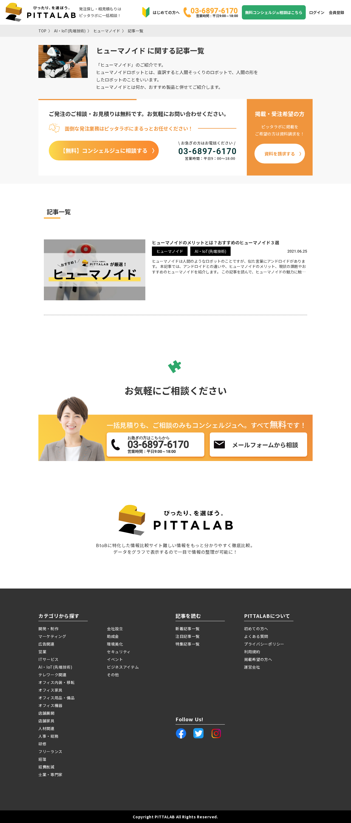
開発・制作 (48, 628)
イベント (115, 659)
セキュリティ (119, 651)
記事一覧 (135, 30)
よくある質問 (256, 636)
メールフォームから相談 (265, 444)
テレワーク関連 (52, 674)
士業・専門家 (50, 774)
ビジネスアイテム (123, 667)
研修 (42, 743)
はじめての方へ (166, 12)
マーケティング (52, 636)
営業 (42, 651)
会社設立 (115, 628)
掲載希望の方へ (258, 659)
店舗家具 (46, 720)
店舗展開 (46, 713)
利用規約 (252, 651)
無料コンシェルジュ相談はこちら (273, 12)
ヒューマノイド (106, 30)
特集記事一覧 (188, 644)
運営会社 (252, 667)
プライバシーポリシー (264, 644)
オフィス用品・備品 (56, 697)
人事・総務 (48, 736)
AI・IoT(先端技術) (70, 30)
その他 (113, 674)
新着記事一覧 (188, 628)
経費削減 (46, 767)
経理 (42, 759)
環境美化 (115, 644)
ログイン (316, 12)
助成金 (113, 636)
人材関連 (46, 728)
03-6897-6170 (214, 12)
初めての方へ (256, 628)
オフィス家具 (50, 690)
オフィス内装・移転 (56, 682)
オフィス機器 (50, 705)
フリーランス (50, 751)
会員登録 (336, 12)
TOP (42, 30)
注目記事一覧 (188, 636)
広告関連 (46, 644)
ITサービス (48, 659)
